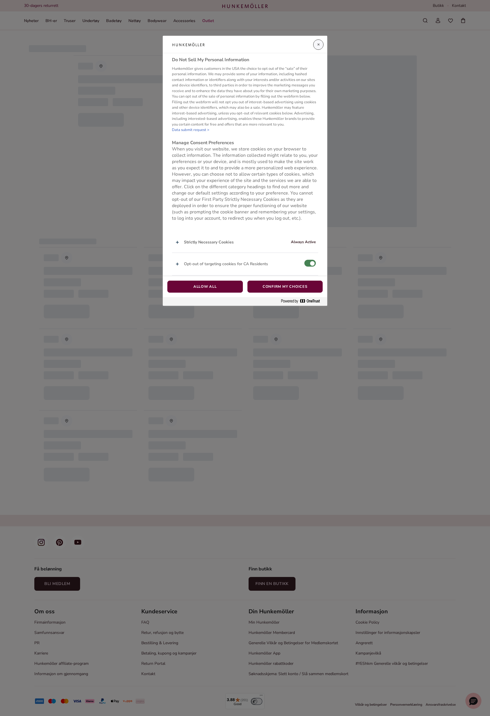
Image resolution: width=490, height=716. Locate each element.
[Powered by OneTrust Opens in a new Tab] (302, 301)
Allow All (205, 286)
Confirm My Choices (285, 286)
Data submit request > (190, 129)
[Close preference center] (318, 44)
